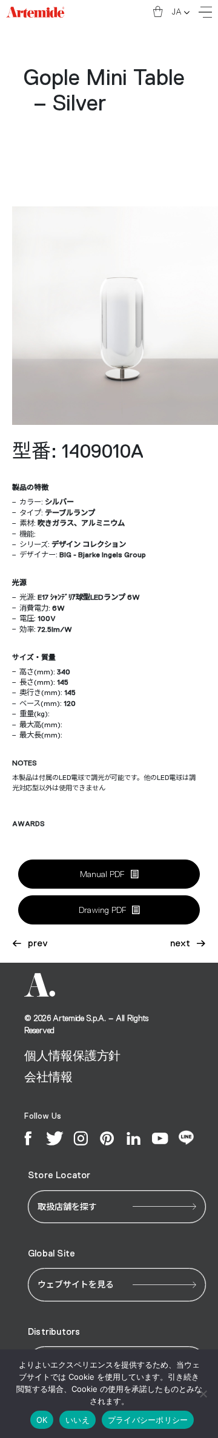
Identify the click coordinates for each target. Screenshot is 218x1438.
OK (42, 1420)
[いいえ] (203, 1394)
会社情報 (48, 1077)
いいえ (77, 1420)
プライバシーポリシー (148, 1420)
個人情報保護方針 (72, 1055)
